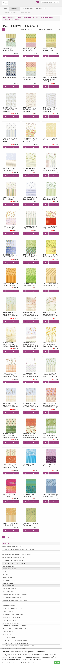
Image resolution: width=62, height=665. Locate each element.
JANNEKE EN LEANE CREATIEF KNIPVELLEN (15, 600)
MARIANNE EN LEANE (9, 606)
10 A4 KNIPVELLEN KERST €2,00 (11, 617)
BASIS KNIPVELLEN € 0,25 (10, 586)
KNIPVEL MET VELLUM (9, 591)
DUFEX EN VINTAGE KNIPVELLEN (12, 597)
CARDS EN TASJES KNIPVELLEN (12, 603)
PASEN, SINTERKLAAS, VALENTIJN (12, 608)
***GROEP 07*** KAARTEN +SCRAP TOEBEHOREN (15, 643)
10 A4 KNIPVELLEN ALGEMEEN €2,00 (13, 614)
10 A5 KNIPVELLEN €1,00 (9, 620)
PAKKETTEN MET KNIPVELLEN (11, 623)
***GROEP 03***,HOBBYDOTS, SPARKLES (13, 557)
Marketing (32, 663)
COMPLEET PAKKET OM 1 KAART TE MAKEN (15, 629)
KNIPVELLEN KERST (8, 611)
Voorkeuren (16, 663)
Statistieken (24, 663)
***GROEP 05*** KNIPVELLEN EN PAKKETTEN (14, 563)
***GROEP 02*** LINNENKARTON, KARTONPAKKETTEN (16, 555)
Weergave (23, 29)
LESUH (5, 571)
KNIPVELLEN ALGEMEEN (9, 569)
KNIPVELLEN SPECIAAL (9, 566)
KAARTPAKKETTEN (8, 631)
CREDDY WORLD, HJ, (9, 580)
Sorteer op (42, 29)
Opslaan (57, 662)
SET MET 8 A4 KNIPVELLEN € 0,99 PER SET (14, 626)
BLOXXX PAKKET (7, 634)
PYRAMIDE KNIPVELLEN (9, 589)
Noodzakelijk (7, 663)
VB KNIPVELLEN (7, 577)
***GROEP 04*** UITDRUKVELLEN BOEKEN (13, 560)
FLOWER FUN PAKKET (9, 637)
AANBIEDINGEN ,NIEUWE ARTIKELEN (12, 546)
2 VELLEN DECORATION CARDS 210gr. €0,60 (15, 594)
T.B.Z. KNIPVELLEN (8, 583)
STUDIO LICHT (7, 574)
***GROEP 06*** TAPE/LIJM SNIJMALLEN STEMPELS (16, 640)
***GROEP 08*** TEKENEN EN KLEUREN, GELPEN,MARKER (18, 646)
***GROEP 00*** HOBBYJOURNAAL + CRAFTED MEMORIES (18, 549)
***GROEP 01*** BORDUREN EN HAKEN (12, 552)
